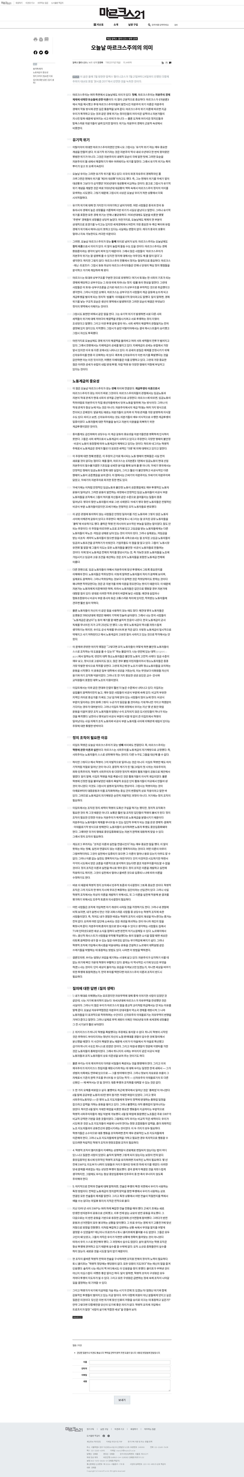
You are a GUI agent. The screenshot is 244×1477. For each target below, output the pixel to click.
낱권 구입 (133, 24)
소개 (116, 24)
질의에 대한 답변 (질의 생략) (43, 81)
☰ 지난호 (99, 24)
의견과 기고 (30, 3)
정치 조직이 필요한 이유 (43, 76)
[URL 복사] (46, 52)
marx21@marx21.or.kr (125, 1450)
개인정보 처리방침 (94, 1442)
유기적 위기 (38, 69)
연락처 (84, 1368)
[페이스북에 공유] (35, 52)
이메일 (84, 1375)
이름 (85, 1362)
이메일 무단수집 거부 (114, 1442)
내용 (85, 1381)
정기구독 (90, 1429)
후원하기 (19, 3)
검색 (176, 25)
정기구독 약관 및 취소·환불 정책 (140, 1442)
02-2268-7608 (161, 1447)
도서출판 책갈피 (57, 3)
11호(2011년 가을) (113, 62)
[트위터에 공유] (41, 52)
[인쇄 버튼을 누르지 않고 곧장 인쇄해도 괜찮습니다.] (35, 39)
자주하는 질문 (43, 3)
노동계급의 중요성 (40, 72)
